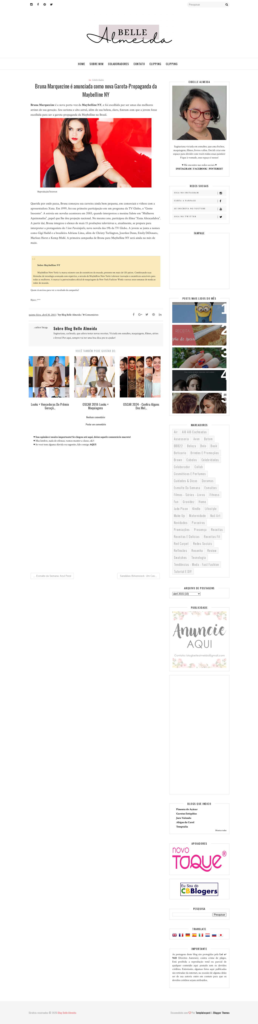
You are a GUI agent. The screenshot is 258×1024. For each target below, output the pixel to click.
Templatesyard (203, 1013)
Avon (196, 439)
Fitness (215, 494)
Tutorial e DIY (183, 571)
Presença (200, 529)
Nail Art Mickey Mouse (192, 352)
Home (81, 64)
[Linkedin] (160, 315)
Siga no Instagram (186, 193)
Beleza (191, 446)
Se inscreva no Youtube (190, 208)
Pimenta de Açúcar (187, 809)
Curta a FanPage (185, 201)
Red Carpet (181, 543)
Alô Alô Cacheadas (194, 432)
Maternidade (197, 515)
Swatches (180, 557)
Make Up (179, 515)
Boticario (180, 453)
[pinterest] (45, 5)
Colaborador (182, 467)
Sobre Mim (97, 64)
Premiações (182, 529)
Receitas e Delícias (187, 536)
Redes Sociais (202, 543)
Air (176, 432)
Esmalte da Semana (187, 487)
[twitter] (51, 5)
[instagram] (31, 5)
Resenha (197, 550)
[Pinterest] (153, 315)
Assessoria (181, 439)
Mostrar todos (220, 830)
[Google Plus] (140, 315)
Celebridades (98, 80)
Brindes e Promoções (205, 453)
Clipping (155, 64)
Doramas (208, 481)
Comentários (90, 314)
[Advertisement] (96, 538)
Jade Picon (181, 508)
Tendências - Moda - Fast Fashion (196, 564)
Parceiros (198, 522)
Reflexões (180, 550)
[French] (182, 935)
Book (214, 446)
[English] (175, 935)
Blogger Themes (221, 1013)
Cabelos (191, 460)
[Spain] (195, 935)
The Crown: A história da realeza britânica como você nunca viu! (197, 380)
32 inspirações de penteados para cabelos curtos (196, 400)
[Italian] (202, 935)
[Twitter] (147, 315)
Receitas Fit (212, 536)
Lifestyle (211, 508)
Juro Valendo (183, 818)
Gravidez (188, 501)
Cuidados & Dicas (186, 481)
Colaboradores (118, 64)
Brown (178, 460)
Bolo (203, 446)
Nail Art (215, 515)
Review (212, 550)
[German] (188, 935)
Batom (208, 439)
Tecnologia (198, 557)
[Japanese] (222, 935)
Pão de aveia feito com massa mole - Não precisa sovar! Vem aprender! (197, 335)
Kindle (196, 508)
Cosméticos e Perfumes (190, 474)
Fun (176, 501)
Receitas (217, 529)
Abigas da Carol (185, 822)
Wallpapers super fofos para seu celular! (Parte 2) (197, 309)
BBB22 (178, 446)
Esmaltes (211, 487)
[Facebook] (134, 315)
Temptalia (182, 826)
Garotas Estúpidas (186, 813)
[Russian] (215, 935)
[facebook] (38, 5)
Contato (139, 64)
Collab (199, 467)
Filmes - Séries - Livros (189, 494)
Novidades (181, 522)
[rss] (58, 5)
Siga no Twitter (185, 216)
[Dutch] (208, 935)
